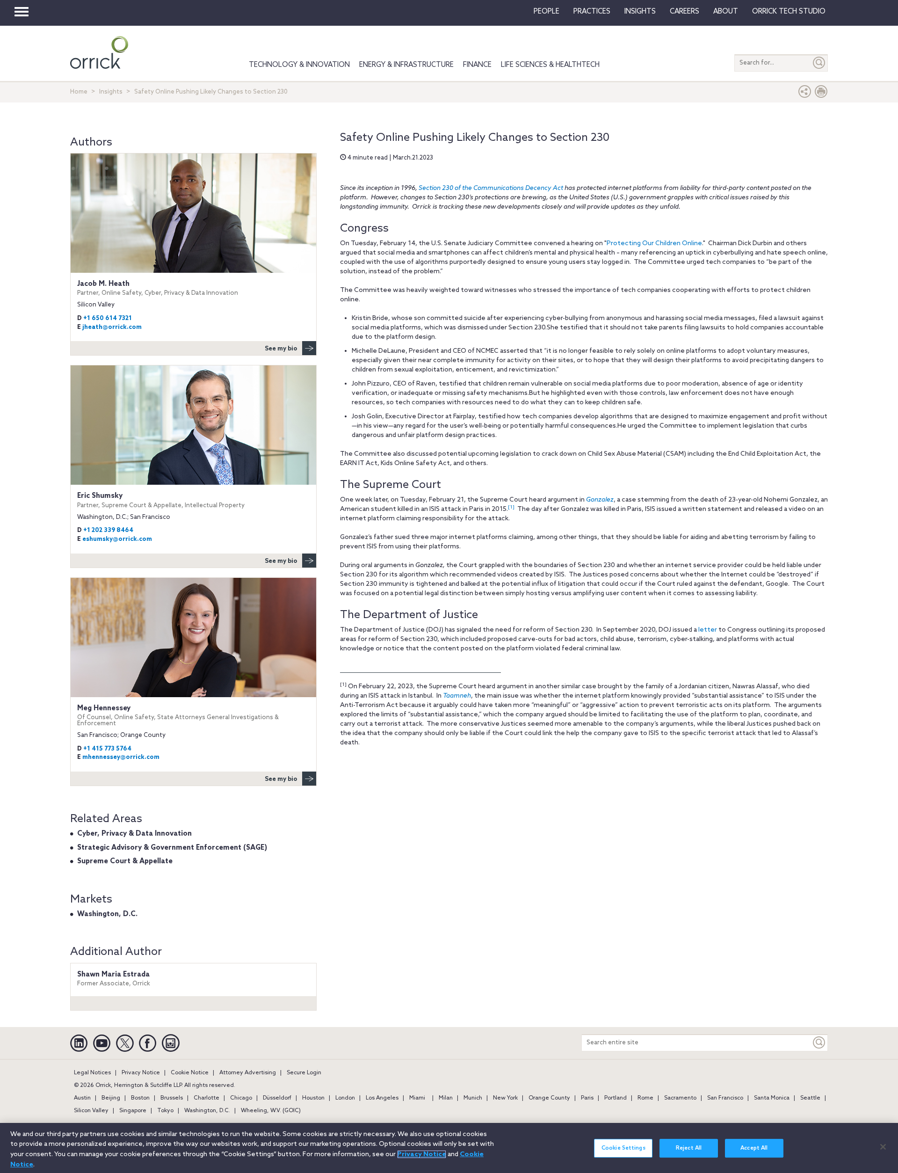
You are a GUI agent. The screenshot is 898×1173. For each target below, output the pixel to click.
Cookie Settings (623, 1148)
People (546, 11)
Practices (591, 11)
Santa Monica (771, 1098)
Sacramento (680, 1098)
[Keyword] (819, 1042)
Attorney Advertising (247, 1073)
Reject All (689, 1148)
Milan (446, 1098)
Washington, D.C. (107, 914)
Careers (684, 11)
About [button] (725, 11)
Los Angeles (382, 1098)
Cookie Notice (190, 1073)
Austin (82, 1098)
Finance (477, 65)
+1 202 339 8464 (108, 530)
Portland (615, 1098)
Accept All (754, 1148)
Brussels (171, 1098)
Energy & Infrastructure (406, 65)
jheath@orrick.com (112, 327)
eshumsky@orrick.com (117, 539)
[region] (449, 1148)
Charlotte (206, 1098)
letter (707, 630)
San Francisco (725, 1098)
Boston (140, 1098)
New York (505, 1098)
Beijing (110, 1098)
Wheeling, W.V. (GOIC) (271, 1110)
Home (78, 91)
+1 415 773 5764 (107, 748)
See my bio (281, 348)
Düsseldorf (277, 1098)
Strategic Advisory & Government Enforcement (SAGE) (172, 848)
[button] (804, 94)
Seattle (810, 1098)
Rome (645, 1098)
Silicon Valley (91, 1110)
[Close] (883, 1147)
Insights (111, 91)
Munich (472, 1098)
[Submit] (819, 63)
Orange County (549, 1098)
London (345, 1098)
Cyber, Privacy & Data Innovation (134, 834)
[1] (511, 507)
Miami (417, 1098)
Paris (587, 1098)
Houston (313, 1098)
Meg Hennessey (178, 715)
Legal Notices (92, 1073)
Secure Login (304, 1073)
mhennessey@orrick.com (120, 757)
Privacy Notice (141, 1073)
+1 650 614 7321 (107, 318)
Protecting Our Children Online (654, 244)
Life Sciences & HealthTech (550, 65)
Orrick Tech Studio (789, 11)
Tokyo (165, 1110)
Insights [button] (640, 11)
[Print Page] (821, 94)
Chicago (241, 1098)
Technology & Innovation (299, 65)
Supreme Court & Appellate (125, 861)
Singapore (132, 1110)
